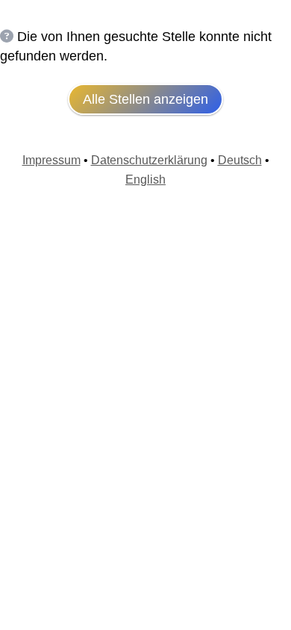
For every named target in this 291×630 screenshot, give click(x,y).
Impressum (51, 160)
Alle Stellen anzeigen (145, 99)
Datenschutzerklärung (149, 160)
